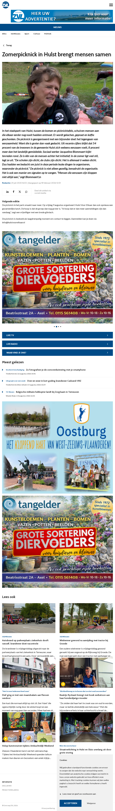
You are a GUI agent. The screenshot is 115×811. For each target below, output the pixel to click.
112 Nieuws (15, 34)
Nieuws (57, 27)
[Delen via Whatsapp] (26, 191)
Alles (4, 34)
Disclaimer (7, 786)
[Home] (28, 4)
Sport (27, 34)
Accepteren (70, 803)
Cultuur (36, 34)
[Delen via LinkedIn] (7, 191)
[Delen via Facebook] (13, 191)
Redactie (6, 183)
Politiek (47, 34)
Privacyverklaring (10, 790)
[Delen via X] (19, 191)
